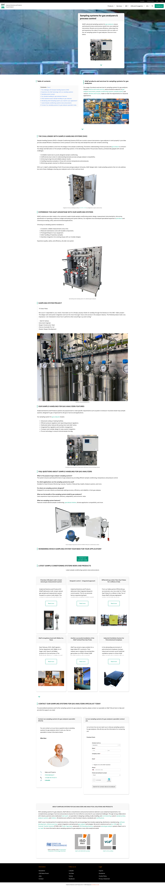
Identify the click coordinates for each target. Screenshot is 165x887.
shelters (53, 818)
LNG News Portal (150, 1)
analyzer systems (43, 818)
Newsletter (142, 1)
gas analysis (81, 824)
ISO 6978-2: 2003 (83, 207)
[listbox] (106, 745)
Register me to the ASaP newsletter (102, 764)
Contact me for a (96, 743)
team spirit (65, 816)
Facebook (72, 879)
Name (94, 748)
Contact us (159, 6)
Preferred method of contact (99, 773)
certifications (100, 818)
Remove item (118, 745)
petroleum (119, 218)
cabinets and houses (94, 93)
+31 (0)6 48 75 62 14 (51, 777)
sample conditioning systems (104, 91)
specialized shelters (70, 502)
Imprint (101, 871)
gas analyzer (115, 146)
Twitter (71, 876)
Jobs (157, 1)
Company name (96, 753)
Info (147, 6)
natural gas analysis (106, 826)
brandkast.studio (95, 884)
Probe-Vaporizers (67, 826)
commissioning (106, 816)
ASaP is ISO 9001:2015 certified (82, 851)
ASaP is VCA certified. (108, 851)
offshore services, (52, 824)
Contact (162, 1)
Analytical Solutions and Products (14, 5)
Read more (51, 603)
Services (119, 6)
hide (49, 87)
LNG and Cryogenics (137, 6)
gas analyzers (109, 24)
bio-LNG (113, 824)
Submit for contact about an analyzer (104, 786)
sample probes (118, 91)
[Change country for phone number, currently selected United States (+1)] (93, 770)
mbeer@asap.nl (49, 775)
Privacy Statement (104, 879)
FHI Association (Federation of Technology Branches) (57, 850)
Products (110, 6)
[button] (152, 6)
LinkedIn (71, 871)
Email (93, 759)
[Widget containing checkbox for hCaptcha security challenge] (102, 780)
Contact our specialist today (82, 559)
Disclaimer (102, 873)
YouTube (71, 873)
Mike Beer (43, 738)
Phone (94, 767)
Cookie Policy (103, 876)
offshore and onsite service (96, 89)
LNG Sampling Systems (86, 826)
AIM (126, 6)
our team (41, 828)
